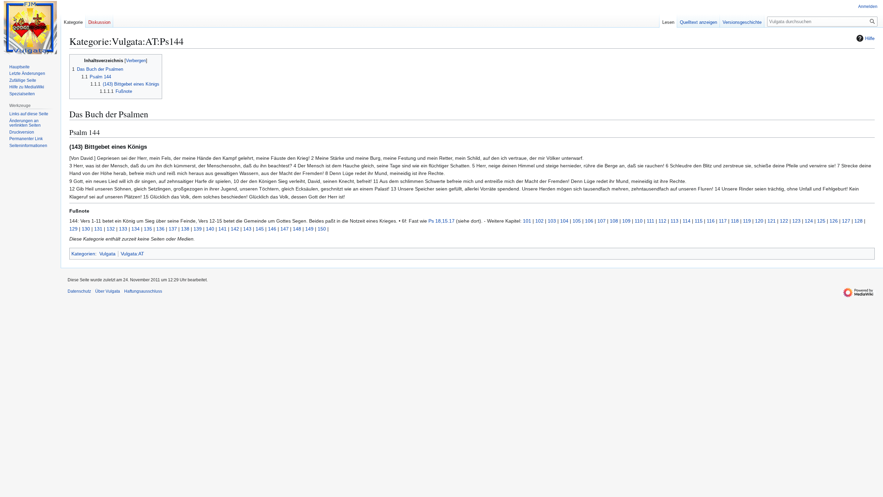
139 (198, 229)
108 (614, 221)
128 (858, 221)
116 (711, 221)
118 (735, 221)
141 (222, 229)
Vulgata (107, 253)
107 (601, 221)
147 (284, 229)
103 (552, 221)
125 (821, 221)
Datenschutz (79, 291)
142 (235, 229)
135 (148, 229)
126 (834, 221)
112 (662, 221)
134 (135, 229)
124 (809, 221)
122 (784, 221)
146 (272, 229)
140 (210, 229)
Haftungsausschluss (143, 291)
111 (650, 221)
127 (846, 221)
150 (322, 229)
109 (626, 221)
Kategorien (83, 253)
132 (111, 229)
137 (173, 229)
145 (260, 229)
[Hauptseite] (30, 27)
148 (297, 229)
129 (73, 229)
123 (796, 221)
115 (699, 221)
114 (687, 221)
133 (123, 229)
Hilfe (870, 38)
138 (185, 229)
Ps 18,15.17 (441, 221)
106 (589, 221)
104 (564, 221)
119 (747, 221)
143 (247, 229)
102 (539, 221)
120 (759, 221)
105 (577, 221)
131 (98, 229)
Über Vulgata (107, 291)
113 (674, 221)
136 (160, 229)
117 (723, 221)
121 (771, 221)
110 (639, 221)
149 (309, 229)
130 (86, 229)
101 (527, 221)
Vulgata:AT (132, 253)
